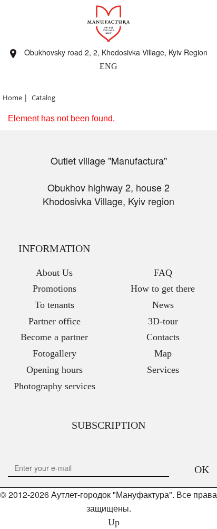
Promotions (54, 288)
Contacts (163, 337)
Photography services (54, 386)
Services (163, 369)
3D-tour (163, 321)
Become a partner (54, 337)
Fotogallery (54, 353)
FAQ (163, 272)
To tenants (54, 305)
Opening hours (54, 369)
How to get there (163, 288)
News (163, 305)
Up (112, 522)
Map (163, 353)
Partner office (54, 321)
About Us (54, 272)
